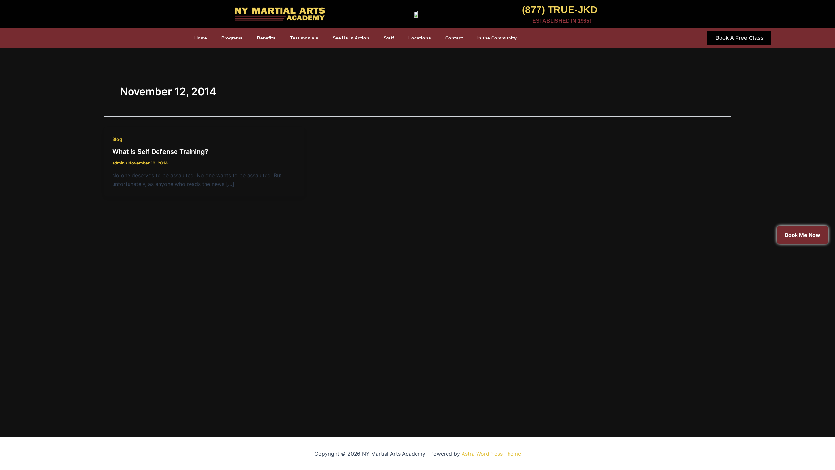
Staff (389, 37)
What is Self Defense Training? (160, 152)
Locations (419, 37)
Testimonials (304, 37)
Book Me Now (802, 235)
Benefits (266, 37)
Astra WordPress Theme (491, 453)
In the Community (497, 37)
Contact (454, 37)
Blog (117, 139)
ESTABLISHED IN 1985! (561, 21)
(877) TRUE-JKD (560, 9)
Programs (232, 37)
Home (200, 37)
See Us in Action (351, 37)
